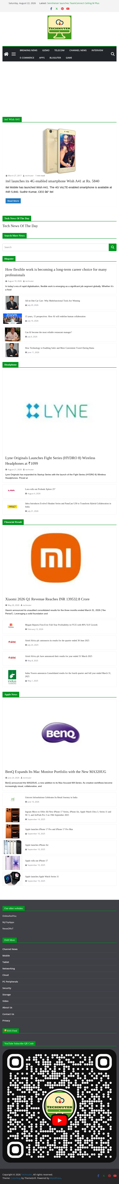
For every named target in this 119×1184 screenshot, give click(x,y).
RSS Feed (12, 1030)
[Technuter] (6, 54)
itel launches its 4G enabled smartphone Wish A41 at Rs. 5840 (52, 181)
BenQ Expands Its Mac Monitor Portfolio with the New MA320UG (55, 772)
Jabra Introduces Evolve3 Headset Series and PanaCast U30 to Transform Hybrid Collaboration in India (68, 505)
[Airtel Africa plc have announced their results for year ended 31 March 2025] (12, 658)
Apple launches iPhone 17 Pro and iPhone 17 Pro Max (49, 829)
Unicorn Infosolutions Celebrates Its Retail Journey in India (51, 797)
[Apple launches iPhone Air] (12, 847)
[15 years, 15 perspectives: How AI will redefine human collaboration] (12, 318)
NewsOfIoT (7, 928)
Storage (6, 994)
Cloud (5, 975)
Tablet (5, 962)
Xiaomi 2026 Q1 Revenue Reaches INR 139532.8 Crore (47, 599)
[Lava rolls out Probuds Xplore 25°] (12, 491)
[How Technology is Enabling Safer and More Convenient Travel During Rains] (12, 350)
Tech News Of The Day (20, 226)
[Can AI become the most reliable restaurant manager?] (12, 334)
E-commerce (27, 57)
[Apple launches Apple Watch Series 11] (12, 879)
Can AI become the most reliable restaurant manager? (48, 332)
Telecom (59, 50)
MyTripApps (8, 922)
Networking (8, 968)
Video (5, 1001)
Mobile (6, 955)
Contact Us (8, 1014)
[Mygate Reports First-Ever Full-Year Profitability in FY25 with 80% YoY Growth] (12, 627)
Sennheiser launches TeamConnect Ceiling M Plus (73, 3)
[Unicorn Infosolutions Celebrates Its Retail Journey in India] (12, 799)
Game (69, 57)
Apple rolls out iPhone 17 (36, 861)
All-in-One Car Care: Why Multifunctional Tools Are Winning (52, 301)
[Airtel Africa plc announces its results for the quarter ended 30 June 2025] (12, 643)
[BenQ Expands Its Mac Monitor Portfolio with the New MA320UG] (59, 733)
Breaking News (28, 50)
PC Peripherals (10, 981)
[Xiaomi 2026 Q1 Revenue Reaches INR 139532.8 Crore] (59, 560)
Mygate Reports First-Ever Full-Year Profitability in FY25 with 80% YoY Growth (61, 625)
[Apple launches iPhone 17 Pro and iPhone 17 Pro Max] (12, 831)
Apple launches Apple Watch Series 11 (42, 876)
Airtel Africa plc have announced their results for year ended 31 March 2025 (58, 656)
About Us (7, 1007)
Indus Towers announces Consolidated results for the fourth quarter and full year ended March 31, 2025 (68, 675)
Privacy (6, 1020)
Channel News (78, 50)
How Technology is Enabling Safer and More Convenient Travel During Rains (59, 348)
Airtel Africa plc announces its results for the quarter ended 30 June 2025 (57, 640)
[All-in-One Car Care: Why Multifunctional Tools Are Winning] (12, 303)
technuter (29, 175)
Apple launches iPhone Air (36, 845)
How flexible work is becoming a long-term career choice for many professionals (56, 272)
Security (6, 988)
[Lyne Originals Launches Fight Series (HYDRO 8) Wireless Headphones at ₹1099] (59, 411)
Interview (97, 50)
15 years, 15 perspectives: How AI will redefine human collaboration (55, 316)
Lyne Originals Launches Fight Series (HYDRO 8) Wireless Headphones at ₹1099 (50, 460)
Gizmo (45, 50)
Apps (42, 57)
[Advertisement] (59, 84)
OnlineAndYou (9, 916)
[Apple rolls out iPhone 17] (12, 863)
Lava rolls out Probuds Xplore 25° (40, 489)
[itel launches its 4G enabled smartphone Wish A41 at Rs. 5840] (59, 151)
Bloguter (55, 57)
